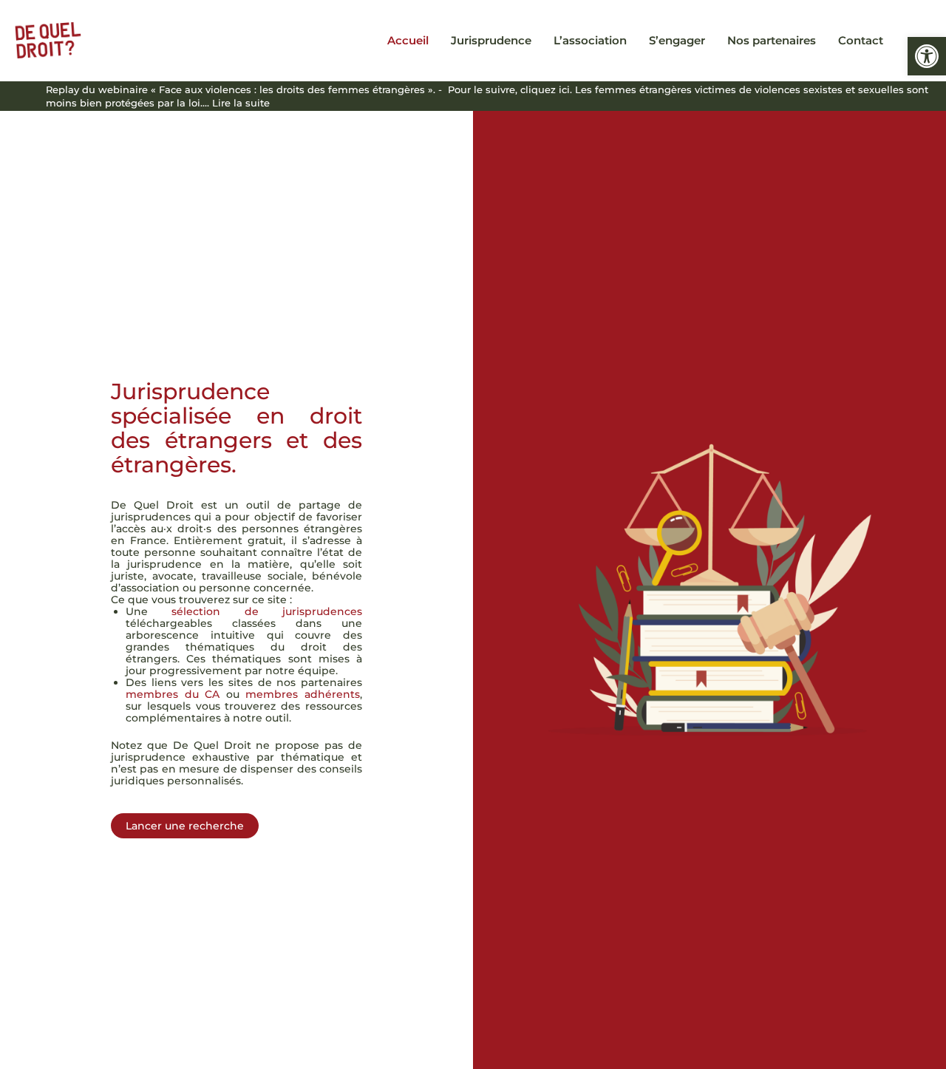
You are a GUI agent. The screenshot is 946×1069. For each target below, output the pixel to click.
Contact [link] (860, 40)
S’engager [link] (677, 40)
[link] (927, 56)
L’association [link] (590, 40)
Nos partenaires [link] (771, 40)
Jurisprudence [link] (491, 40)
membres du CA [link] (173, 694)
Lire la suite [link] (241, 103)
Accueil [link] (408, 40)
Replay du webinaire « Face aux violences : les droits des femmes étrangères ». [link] (240, 89)
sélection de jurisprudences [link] (266, 611)
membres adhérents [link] (302, 694)
